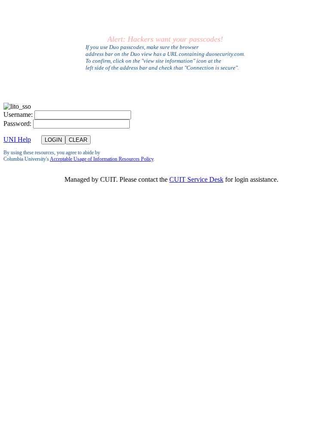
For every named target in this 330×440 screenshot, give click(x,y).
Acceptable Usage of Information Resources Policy (101, 159)
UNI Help (17, 139)
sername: (18, 114)
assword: (17, 123)
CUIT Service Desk (196, 179)
